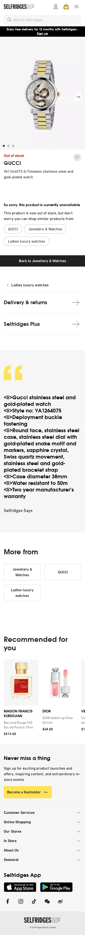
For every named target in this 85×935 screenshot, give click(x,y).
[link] (20, 725)
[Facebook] (7, 904)
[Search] (9, 19)
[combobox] (46, 20)
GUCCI (12, 163)
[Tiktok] (34, 904)
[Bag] (66, 6)
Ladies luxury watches (30, 285)
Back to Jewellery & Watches (42, 261)
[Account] (55, 6)
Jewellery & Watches (22, 572)
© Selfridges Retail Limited (43, 927)
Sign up (42, 34)
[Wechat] (47, 904)
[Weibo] (60, 904)
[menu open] (76, 6)
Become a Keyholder (24, 792)
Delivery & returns (25, 302)
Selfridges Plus (22, 324)
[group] (42, 702)
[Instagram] (21, 904)
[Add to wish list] (77, 157)
